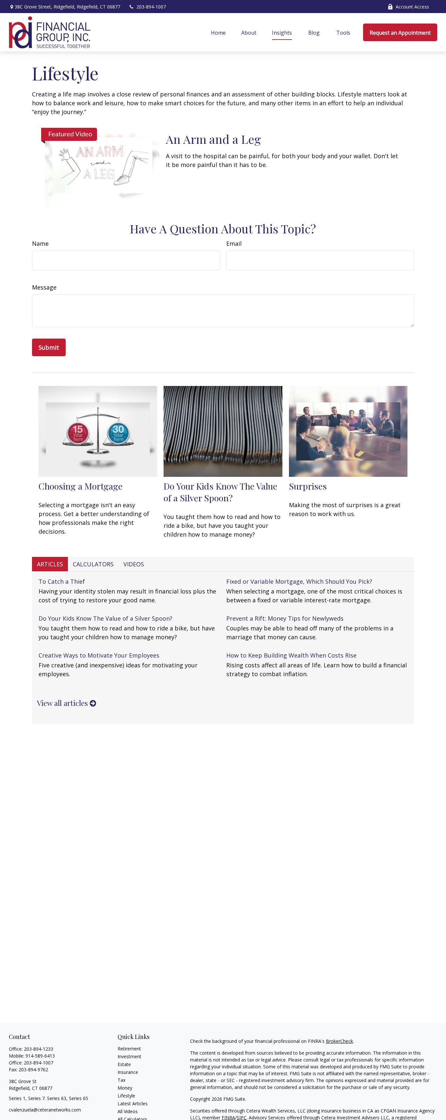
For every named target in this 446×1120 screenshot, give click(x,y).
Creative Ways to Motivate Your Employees (99, 655)
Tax (121, 1080)
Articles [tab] (50, 564)
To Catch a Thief (62, 581)
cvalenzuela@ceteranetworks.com (45, 1110)
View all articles (63, 703)
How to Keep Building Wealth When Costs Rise (291, 655)
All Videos (128, 1111)
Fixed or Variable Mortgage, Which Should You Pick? (299, 581)
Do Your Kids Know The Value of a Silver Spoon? (220, 492)
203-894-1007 (151, 7)
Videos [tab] (133, 564)
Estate (124, 1064)
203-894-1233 (38, 1049)
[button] (218, 32)
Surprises (308, 486)
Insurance (128, 1072)
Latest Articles (133, 1103)
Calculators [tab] (93, 564)
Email (234, 243)
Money (125, 1088)
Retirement (129, 1048)
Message (44, 287)
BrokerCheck (339, 1041)
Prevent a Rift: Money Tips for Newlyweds (284, 618)
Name (40, 243)
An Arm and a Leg (213, 139)
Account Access (412, 7)
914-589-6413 (40, 1056)
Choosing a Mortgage (80, 486)
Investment (129, 1056)
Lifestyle (126, 1096)
